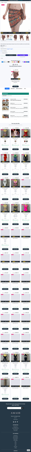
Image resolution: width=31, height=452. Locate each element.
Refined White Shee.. (15, 138)
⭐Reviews (7, 88)
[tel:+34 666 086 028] (26, 2)
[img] (4, 95)
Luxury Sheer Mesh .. (26, 263)
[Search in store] (28, 2)
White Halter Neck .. (15, 263)
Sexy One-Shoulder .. (15, 283)
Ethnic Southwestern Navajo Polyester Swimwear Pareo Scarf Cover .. (15, 81)
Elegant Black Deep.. (26, 163)
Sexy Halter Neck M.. (15, 303)
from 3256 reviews (9, 95)
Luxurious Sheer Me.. (26, 238)
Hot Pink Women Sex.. (26, 213)
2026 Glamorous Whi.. (26, 323)
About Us (15, 417)
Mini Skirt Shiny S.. (25, 283)
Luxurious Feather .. (5, 238)
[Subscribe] (22, 408)
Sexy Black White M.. (26, 188)
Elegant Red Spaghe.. (26, 138)
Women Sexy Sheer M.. (5, 303)
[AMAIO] (3, 2)
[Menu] (30, 2)
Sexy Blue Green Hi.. (15, 163)
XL (18, 144)
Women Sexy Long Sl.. (5, 263)
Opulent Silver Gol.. (26, 303)
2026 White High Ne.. (5, 188)
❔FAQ (24, 88)
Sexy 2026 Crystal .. (5, 213)
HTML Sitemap (15, 419)
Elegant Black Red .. (15, 323)
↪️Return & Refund (19, 88)
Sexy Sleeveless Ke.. (5, 323)
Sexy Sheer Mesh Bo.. (5, 138)
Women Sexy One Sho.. (5, 163)
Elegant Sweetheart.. (5, 283)
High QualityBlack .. (15, 238)
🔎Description (12, 88)
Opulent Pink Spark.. (15, 188)
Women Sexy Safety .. (15, 213)
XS (24, 144)
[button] (29, 19)
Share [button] (2, 58)
